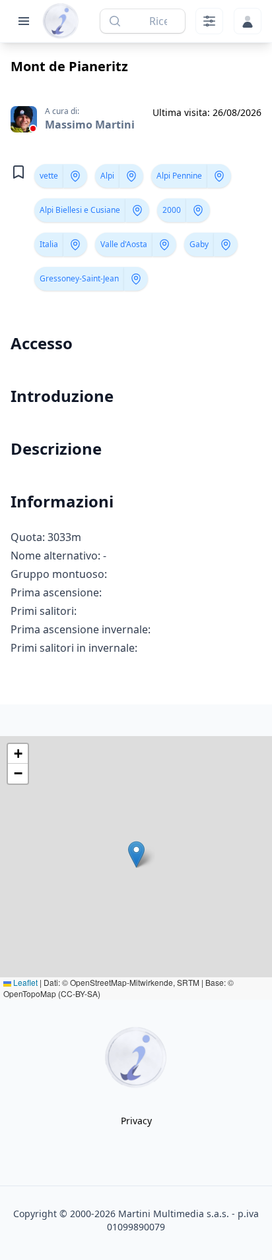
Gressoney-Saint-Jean (79, 278)
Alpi (107, 175)
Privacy (136, 1120)
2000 (171, 209)
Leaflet (24, 982)
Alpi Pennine (179, 175)
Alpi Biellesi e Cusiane (80, 209)
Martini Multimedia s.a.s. (173, 1213)
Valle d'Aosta (123, 244)
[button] (136, 854)
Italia (49, 244)
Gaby (199, 244)
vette (49, 175)
